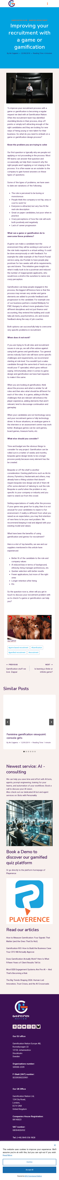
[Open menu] (49, 3)
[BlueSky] (38, 1027)
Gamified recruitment (38, 20)
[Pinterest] (34, 1027)
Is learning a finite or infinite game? (43, 668)
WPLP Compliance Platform (33, 1176)
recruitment (33, 652)
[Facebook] (19, 1027)
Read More (7, 1155)
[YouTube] (24, 1027)
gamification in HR (19, 20)
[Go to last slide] (7, 722)
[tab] (24, 751)
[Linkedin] (15, 1027)
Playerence (11, 873)
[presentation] (29, 712)
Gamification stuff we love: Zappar (16, 668)
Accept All (29, 1170)
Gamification (36, 648)
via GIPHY (11, 641)
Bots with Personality (27, 795)
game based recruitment (18, 648)
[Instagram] (29, 1027)
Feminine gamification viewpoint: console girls (26, 736)
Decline (29, 1162)
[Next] (51, 722)
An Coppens (13, 53)
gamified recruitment (17, 652)
